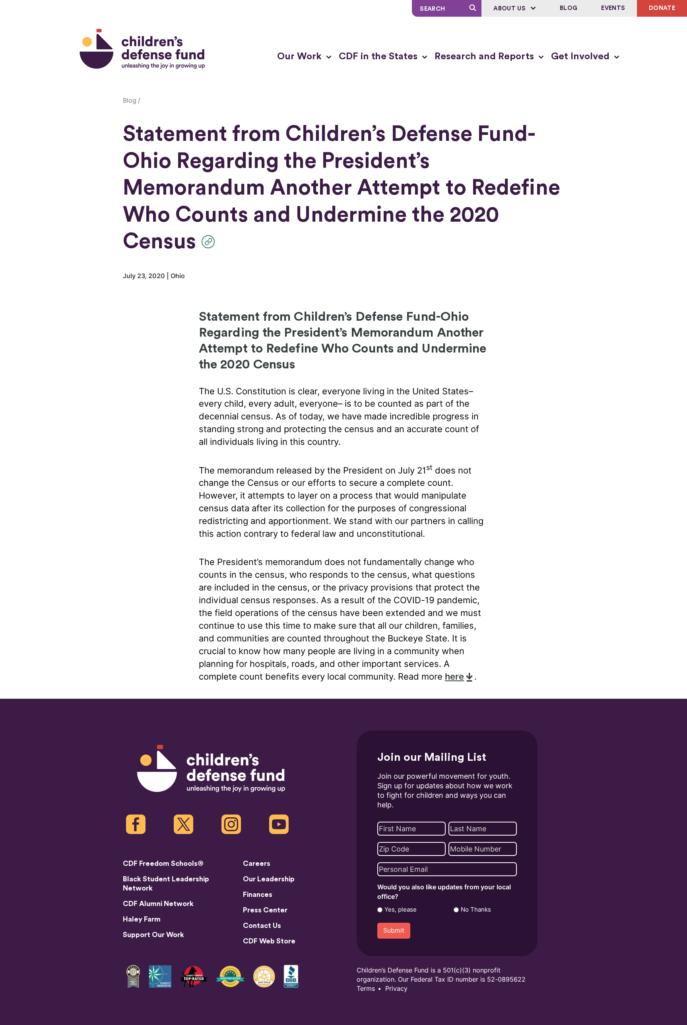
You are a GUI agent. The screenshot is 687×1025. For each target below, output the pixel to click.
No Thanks (476, 909)
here (454, 676)
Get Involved (581, 56)
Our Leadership (269, 879)
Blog (568, 8)
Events (613, 8)
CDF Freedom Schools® (163, 863)
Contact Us (262, 925)
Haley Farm (142, 919)
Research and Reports (485, 56)
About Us (510, 9)
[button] (210, 241)
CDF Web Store (269, 941)
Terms (366, 988)
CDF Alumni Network (158, 903)
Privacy (396, 988)
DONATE (662, 8)
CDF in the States (379, 56)
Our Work (300, 56)
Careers (256, 863)
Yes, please (400, 909)
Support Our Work (153, 934)
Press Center (265, 910)
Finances (257, 894)
